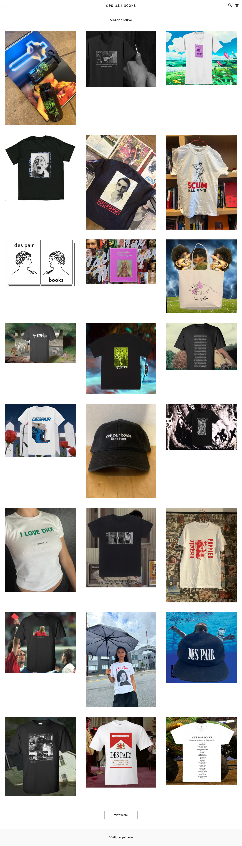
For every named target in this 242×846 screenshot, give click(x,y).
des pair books (121, 5)
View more (121, 815)
